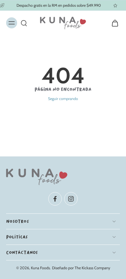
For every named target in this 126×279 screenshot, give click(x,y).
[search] (24, 23)
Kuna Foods (40, 268)
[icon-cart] (113, 23)
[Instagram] (71, 198)
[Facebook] (55, 198)
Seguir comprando (63, 98)
